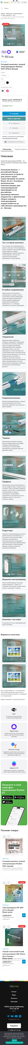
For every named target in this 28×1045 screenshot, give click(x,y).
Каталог (14, 991)
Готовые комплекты (6, 15)
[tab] (7, 149)
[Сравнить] (4, 837)
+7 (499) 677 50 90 (14, 1030)
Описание (7, 149)
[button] (14, 123)
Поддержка (14, 1026)
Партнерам (14, 1001)
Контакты (14, 998)
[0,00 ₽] (11, 2)
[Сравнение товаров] (18, 2)
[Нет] (26, 1038)
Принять (14, 1040)
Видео (14, 995)
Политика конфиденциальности (14, 1042)
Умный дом (9, 13)
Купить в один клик (14, 118)
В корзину (15, 114)
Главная (3, 13)
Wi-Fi (14, 15)
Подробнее (9, 874)
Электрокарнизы (17, 13)
